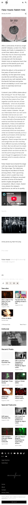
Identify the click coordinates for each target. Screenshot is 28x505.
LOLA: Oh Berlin (6, 318)
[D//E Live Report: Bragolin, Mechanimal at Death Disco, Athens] (21, 431)
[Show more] (17, 283)
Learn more (11, 498)
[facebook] (2, 453)
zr (22, 279)
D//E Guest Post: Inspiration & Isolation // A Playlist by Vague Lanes (20, 364)
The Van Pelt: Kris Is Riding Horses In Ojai (20, 301)
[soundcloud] (6, 456)
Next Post (23, 324)
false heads (12, 279)
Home (3, 484)
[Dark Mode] (23, 2)
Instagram (11, 262)
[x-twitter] (5, 453)
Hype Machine (5, 460)
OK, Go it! (14, 502)
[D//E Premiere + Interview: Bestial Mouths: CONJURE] (7, 431)
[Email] (14, 283)
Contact (4, 490)
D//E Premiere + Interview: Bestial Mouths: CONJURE (7, 439)
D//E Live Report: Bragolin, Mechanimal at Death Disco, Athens (20, 440)
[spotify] (21, 453)
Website (13, 259)
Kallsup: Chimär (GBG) (20, 382)
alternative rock (5, 279)
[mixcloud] (3, 456)
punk (20, 279)
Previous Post (6, 324)
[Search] (26, 2)
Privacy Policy (5, 492)
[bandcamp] (18, 453)
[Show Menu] (2, 2)
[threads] (11, 453)
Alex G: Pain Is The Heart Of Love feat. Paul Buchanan (7, 302)
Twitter (4, 262)
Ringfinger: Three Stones (7, 382)
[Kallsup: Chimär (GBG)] (21, 376)
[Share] (25, 13)
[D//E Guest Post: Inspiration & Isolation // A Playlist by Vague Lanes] (21, 355)
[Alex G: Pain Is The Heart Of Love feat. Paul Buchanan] (7, 294)
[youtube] (14, 453)
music (16, 279)
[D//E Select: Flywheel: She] (7, 355)
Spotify (4, 211)
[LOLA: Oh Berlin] (7, 313)
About (3, 487)
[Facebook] (7, 283)
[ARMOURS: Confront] (7, 391)
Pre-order (5, 251)
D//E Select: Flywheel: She (6, 361)
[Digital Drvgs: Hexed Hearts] (21, 391)
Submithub (5, 463)
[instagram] (8, 453)
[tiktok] (24, 453)
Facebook (20, 259)
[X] (10, 283)
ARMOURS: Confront (5, 397)
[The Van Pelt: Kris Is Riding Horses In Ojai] (21, 294)
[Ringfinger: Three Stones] (7, 376)
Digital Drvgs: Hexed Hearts (19, 397)
